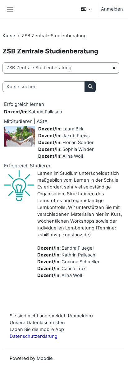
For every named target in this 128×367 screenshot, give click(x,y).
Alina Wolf (72, 156)
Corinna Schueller (80, 262)
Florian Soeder (78, 142)
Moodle (45, 358)
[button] (86, 9)
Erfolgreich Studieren (28, 166)
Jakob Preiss (76, 135)
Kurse (8, 36)
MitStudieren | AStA (26, 121)
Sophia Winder (78, 149)
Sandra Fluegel (78, 248)
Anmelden (112, 9)
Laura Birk (73, 129)
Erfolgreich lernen (24, 104)
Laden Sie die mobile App (37, 329)
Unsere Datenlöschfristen (37, 322)
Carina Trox (74, 268)
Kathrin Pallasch (45, 112)
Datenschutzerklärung (33, 336)
